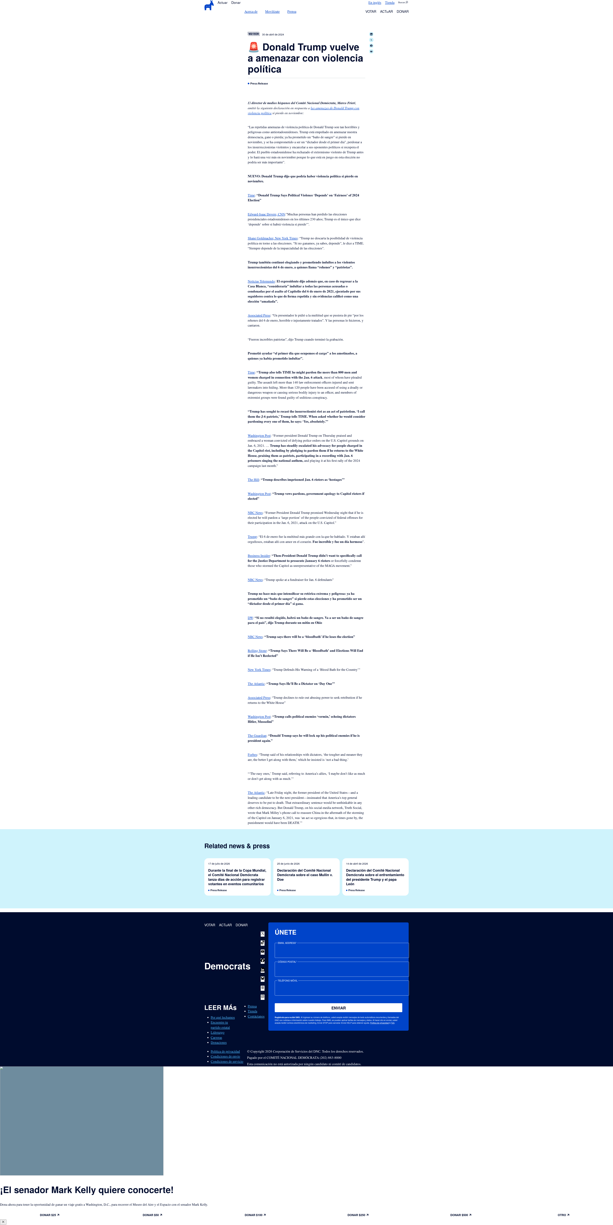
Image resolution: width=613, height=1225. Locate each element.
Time (251, 195)
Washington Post (259, 435)
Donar (236, 2)
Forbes (252, 754)
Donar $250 (356, 1215)
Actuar (222, 2)
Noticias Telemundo (261, 281)
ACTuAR (386, 11)
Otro (562, 1215)
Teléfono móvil (288, 980)
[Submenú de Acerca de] (259, 11)
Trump (252, 536)
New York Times (259, 669)
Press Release (259, 83)
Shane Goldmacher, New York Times (273, 238)
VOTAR (370, 11)
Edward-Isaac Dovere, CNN (266, 214)
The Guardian (257, 735)
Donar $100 (253, 1215)
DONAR (403, 11)
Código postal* (287, 962)
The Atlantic (256, 683)
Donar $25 (48, 1215)
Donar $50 (151, 1215)
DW (250, 617)
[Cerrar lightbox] (3, 1222)
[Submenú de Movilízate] (282, 11)
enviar (338, 1008)
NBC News (255, 512)
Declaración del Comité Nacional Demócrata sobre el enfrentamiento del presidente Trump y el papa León (375, 877)
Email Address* (287, 943)
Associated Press (259, 315)
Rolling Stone (257, 650)
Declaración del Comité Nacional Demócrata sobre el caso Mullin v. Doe (305, 875)
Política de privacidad (379, 1022)
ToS (392, 1022)
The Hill (253, 479)
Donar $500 (459, 1215)
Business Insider (259, 555)
